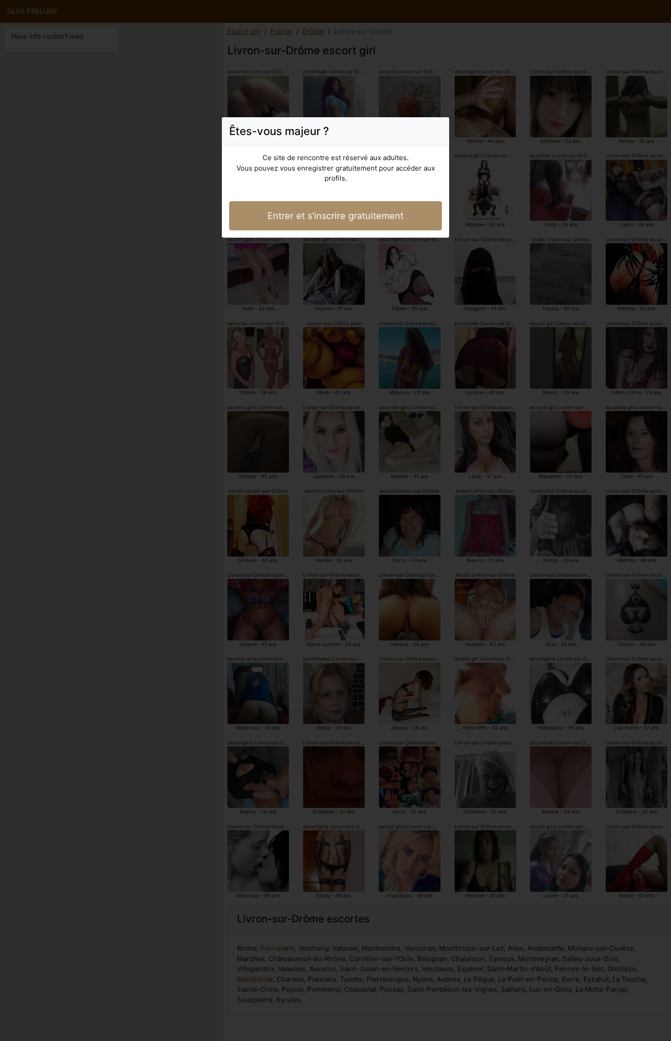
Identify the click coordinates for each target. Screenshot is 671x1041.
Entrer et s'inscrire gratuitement (335, 215)
